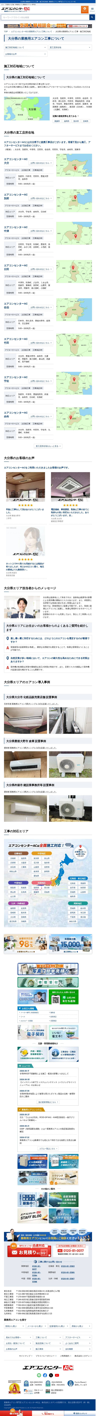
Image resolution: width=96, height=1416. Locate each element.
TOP (6, 31)
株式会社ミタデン (82, 1355)
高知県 (47, 892)
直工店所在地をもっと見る (47, 446)
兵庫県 (13, 862)
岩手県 (72, 887)
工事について (41, 1337)
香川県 (47, 887)
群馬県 (72, 912)
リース (23, 1016)
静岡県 (47, 871)
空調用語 (53, 1021)
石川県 (36, 862)
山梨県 (36, 867)
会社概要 (69, 1349)
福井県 (47, 862)
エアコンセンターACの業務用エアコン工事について (31, 31)
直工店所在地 (55, 47)
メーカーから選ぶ (35, 1326)
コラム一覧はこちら (47, 1148)
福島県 (72, 896)
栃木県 (83, 908)
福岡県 (66, 121)
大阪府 (23, 862)
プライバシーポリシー (45, 1355)
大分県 (13, 917)
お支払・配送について (15, 1343)
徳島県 (36, 887)
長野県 (47, 867)
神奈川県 (72, 921)
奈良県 (13, 867)
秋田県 (83, 887)
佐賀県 (23, 908)
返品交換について (43, 1343)
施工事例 (39, 1349)
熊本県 (76, 121)
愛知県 (36, 875)
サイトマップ (24, 1355)
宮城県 (72, 892)
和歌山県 (13, 871)
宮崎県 (85, 121)
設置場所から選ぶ (57, 1326)
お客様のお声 (11, 54)
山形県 (83, 892)
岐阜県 (36, 871)
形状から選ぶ (11, 1326)
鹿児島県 (13, 921)
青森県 (83, 883)
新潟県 (36, 858)
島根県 (23, 887)
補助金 (52, 1012)
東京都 (83, 917)
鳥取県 (13, 887)
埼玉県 (83, 912)
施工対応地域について (14, 47)
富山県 (47, 858)
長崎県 (13, 912)
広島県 (23, 892)
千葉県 (72, 917)
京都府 (13, 858)
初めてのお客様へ (13, 1337)
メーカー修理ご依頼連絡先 (30, 1012)
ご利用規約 (64, 1355)
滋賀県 (23, 858)
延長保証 (53, 1016)
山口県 (13, 896)
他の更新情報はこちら (47, 1102)
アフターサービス (72, 1337)
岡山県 (13, 892)
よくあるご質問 (71, 1343)
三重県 (23, 867)
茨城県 (72, 908)
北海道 (72, 883)
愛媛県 (57, 121)
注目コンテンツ (79, 1413)
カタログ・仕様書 (27, 1021)
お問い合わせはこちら (40, 162)
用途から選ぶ (77, 1326)
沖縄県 (23, 921)
